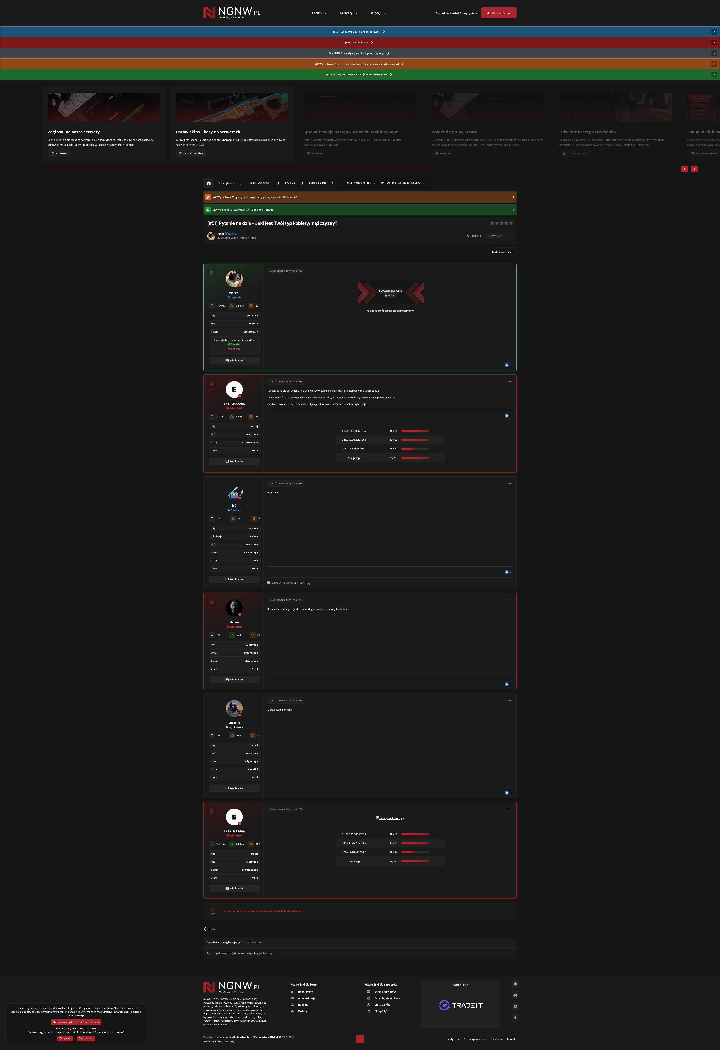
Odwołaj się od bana (387, 998)
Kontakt (512, 1039)
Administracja (307, 998)
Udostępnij (475, 236)
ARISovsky (238, 1037)
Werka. (234, 293)
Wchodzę (203, 153)
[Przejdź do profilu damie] (234, 607)
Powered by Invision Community (218, 1041)
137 (258, 305)
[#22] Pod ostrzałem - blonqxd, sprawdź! (356, 32)
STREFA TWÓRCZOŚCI (260, 183)
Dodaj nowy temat (502, 252)
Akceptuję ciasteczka (63, 1022)
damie (234, 622)
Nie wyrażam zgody (88, 1022)
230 (239, 635)
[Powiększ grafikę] (390, 291)
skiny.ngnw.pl (111, 140)
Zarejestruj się (501, 13)
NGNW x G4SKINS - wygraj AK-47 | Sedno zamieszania (356, 74)
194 (218, 735)
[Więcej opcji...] (509, 271)
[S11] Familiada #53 (356, 42)
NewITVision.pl (255, 1037)
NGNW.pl (273, 1037)
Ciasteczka (497, 1039)
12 (258, 735)
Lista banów (382, 1004)
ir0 (234, 506)
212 (239, 518)
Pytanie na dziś (317, 183)
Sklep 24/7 (381, 1011)
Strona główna (225, 183)
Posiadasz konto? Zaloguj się (456, 13)
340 (239, 735)
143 (218, 518)
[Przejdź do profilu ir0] (234, 491)
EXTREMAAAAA (234, 404)
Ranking (303, 1004)
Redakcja (290, 183)
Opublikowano (286, 270)
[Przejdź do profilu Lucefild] (234, 708)
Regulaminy (305, 991)
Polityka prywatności (475, 1039)
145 (218, 635)
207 (258, 416)
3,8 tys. (240, 305)
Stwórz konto (86, 1038)
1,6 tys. (220, 305)
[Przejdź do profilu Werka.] (211, 236)
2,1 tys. (220, 416)
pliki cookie (59, 1008)
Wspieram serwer (592, 153)
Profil (254, 450)
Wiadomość (236, 360)
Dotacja (303, 1011)
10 (258, 635)
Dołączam (332, 153)
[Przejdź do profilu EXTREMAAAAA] (234, 389)
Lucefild (234, 723)
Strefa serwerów (385, 991)
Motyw (451, 1039)
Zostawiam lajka (464, 153)
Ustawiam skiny (79, 153)
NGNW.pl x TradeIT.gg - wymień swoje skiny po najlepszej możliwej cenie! (356, 64)
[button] (684, 169)
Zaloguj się (64, 1038)
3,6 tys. (240, 416)
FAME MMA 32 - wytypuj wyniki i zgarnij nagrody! (356, 53)
